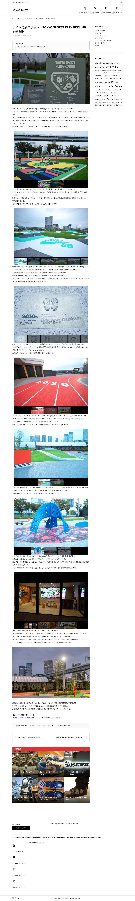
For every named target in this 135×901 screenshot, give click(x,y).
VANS (117, 96)
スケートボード (16, 35)
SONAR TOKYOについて (106, 12)
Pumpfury (110, 86)
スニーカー (23, 35)
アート (103, 99)
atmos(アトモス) (109, 67)
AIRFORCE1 (107, 63)
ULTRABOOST (100, 96)
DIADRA (106, 73)
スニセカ (118, 99)
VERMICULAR (98, 99)
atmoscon (98, 70)
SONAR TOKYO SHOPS (94, 12)
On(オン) (103, 86)
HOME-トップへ (21, 828)
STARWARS (103, 93)
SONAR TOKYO (20, 10)
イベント (111, 99)
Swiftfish (108, 93)
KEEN (102, 76)
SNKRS (68, 725)
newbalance (103, 82)
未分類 (97, 45)
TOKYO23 (113, 93)
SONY (97, 93)
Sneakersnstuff (104, 90)
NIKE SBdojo (24, 112)
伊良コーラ (103, 102)
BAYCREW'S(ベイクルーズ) (109, 70)
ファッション (99, 38)
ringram (97, 90)
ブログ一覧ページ (84, 13)
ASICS (97, 67)
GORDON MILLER (118, 73)
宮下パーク (109, 102)
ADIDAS (98, 63)
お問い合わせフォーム (117, 12)
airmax (116, 63)
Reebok (118, 86)
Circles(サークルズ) (99, 73)
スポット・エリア (31, 35)
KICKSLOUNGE (109, 76)
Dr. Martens (111, 73)
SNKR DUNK (112, 90)
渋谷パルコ (113, 105)
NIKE (65, 725)
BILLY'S (119, 70)
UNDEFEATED (110, 95)
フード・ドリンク (101, 43)
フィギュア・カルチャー (103, 40)
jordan (61, 725)
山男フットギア (116, 102)
